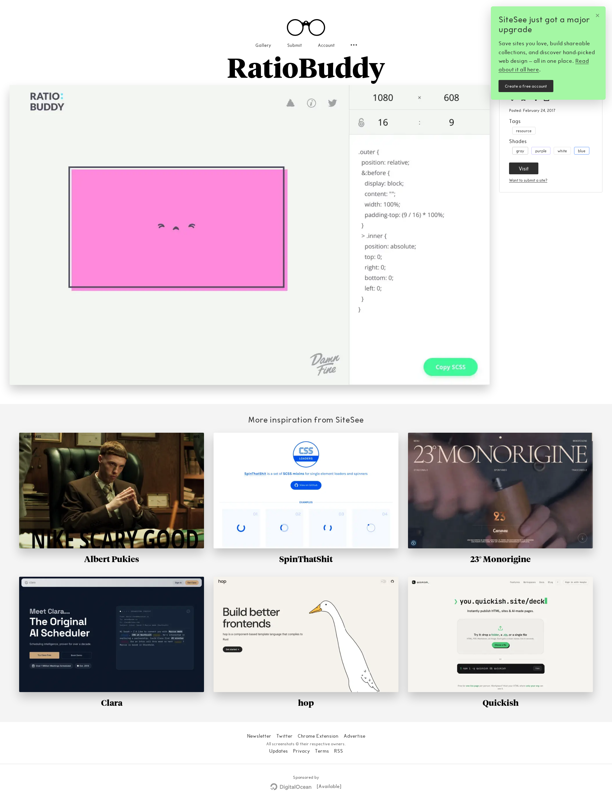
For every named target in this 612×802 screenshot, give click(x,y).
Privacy (301, 751)
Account (326, 45)
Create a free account (526, 86)
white (562, 150)
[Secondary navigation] (354, 45)
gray (520, 150)
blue (582, 150)
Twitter (284, 736)
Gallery (263, 45)
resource (524, 130)
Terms (322, 751)
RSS (338, 751)
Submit (294, 45)
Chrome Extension (318, 736)
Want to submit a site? (528, 180)
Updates (278, 751)
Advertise (354, 736)
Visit (524, 168)
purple (541, 150)
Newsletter (259, 736)
